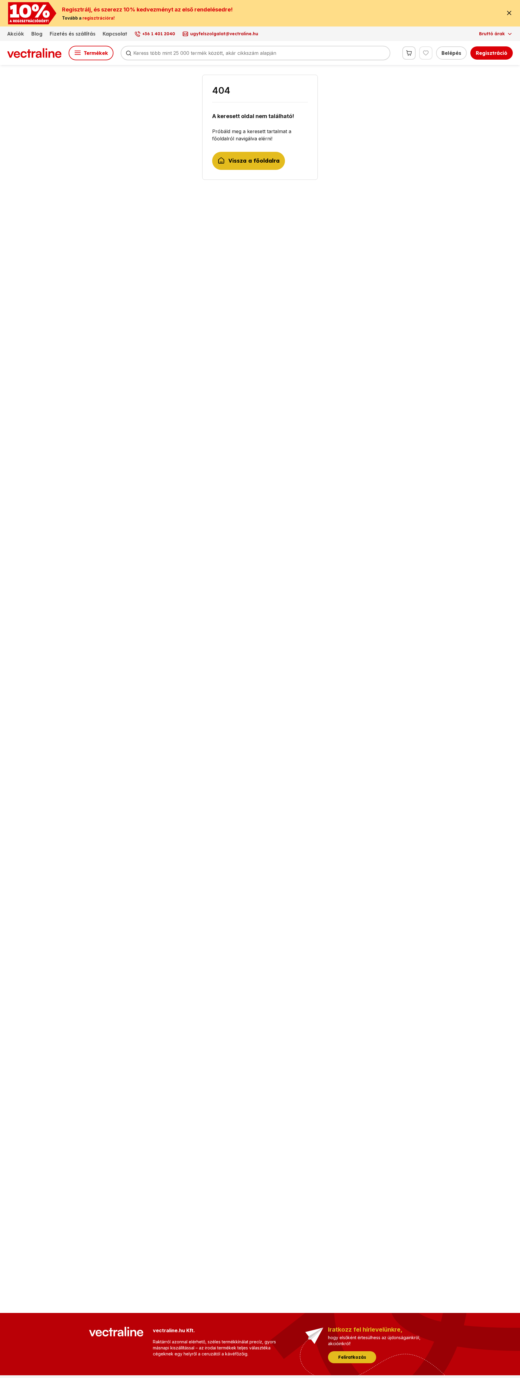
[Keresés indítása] (128, 53)
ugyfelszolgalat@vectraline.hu (224, 33)
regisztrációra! (98, 17)
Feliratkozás (352, 1357)
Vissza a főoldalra (254, 160)
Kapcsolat (115, 34)
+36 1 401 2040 (158, 33)
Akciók (15, 34)
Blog (36, 34)
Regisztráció (491, 53)
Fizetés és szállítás (72, 34)
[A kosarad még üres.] (409, 53)
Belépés (451, 53)
